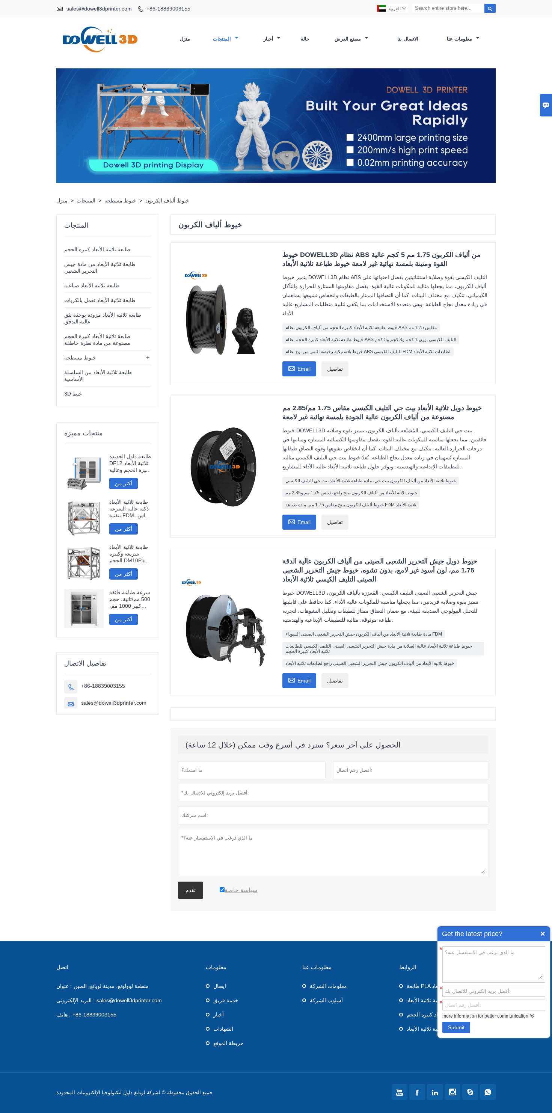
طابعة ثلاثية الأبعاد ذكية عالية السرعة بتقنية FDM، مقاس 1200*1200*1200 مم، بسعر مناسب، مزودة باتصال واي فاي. (130, 509)
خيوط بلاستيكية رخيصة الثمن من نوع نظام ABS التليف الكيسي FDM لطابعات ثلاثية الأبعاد (368, 351)
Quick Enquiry (542, 933)
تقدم (191, 890)
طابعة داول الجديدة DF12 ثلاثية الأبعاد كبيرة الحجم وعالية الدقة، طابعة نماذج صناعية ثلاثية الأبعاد (130, 463)
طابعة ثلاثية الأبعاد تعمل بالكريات (100, 300)
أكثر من (123, 483)
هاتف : (63, 1015)
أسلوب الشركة (326, 1000)
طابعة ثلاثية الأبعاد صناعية (91, 285)
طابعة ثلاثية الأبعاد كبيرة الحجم (97, 249)
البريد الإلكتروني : (75, 1000)
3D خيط (73, 394)
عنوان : (64, 986)
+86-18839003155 (168, 9)
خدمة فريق (225, 1000)
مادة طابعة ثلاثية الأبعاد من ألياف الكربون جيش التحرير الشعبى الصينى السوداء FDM (363, 634)
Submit (456, 1027)
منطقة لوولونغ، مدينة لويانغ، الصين (111, 986)
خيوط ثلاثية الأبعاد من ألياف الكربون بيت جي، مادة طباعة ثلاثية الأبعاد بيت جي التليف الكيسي (370, 480)
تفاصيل (335, 369)
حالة (305, 39)
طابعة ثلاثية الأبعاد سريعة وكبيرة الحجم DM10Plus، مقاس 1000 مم (129, 554)
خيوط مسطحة (120, 201)
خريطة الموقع (228, 1043)
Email (299, 368)
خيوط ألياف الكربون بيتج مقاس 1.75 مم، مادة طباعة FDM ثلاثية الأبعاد (350, 504)
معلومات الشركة (328, 986)
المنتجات (223, 39)
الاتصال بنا (407, 39)
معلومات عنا (460, 39)
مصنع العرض (349, 39)
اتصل (62, 967)
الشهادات (223, 1029)
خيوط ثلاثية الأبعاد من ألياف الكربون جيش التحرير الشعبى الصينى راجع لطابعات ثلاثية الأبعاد (369, 663)
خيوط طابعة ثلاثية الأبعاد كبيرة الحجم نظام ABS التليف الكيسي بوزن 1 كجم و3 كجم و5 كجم (370, 339)
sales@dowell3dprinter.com (99, 9)
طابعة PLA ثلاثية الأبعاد (431, 986)
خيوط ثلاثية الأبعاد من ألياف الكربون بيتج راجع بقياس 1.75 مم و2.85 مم (351, 492)
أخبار (269, 39)
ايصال (219, 986)
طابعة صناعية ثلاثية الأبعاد (434, 1000)
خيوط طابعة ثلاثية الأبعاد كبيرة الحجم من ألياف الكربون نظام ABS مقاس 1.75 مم (361, 327)
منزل (185, 39)
